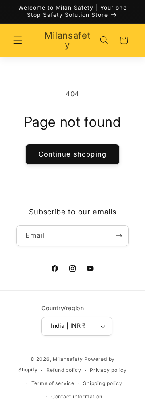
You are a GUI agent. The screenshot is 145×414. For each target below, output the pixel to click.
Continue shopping (72, 154)
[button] (17, 40)
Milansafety (68, 359)
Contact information (77, 396)
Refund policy (63, 370)
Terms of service (53, 383)
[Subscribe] (118, 235)
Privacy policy (108, 370)
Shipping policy (102, 383)
